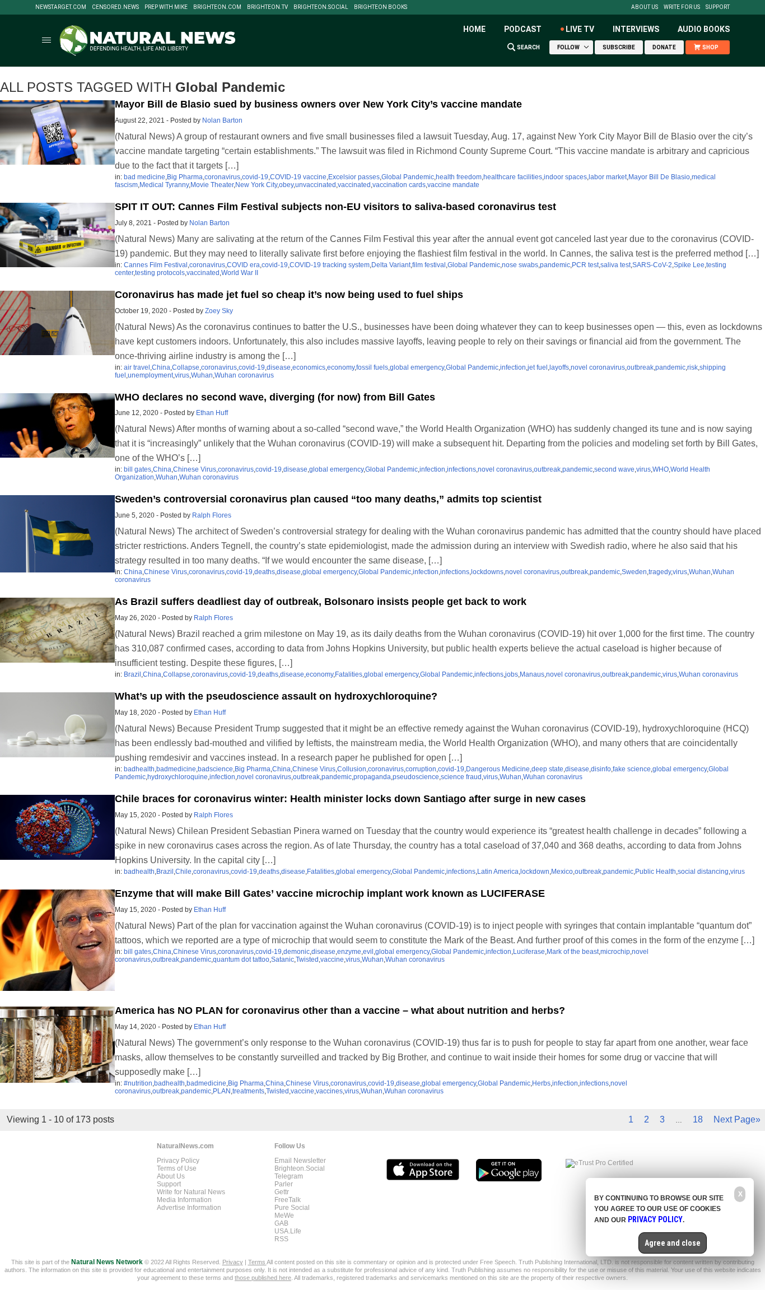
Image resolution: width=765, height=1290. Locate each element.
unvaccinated (315, 185)
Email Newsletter (300, 1161)
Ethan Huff (212, 413)
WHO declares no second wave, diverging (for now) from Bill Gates (275, 397)
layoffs (559, 367)
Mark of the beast (573, 952)
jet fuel (538, 367)
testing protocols (160, 273)
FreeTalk (287, 1200)
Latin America (498, 871)
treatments (248, 1091)
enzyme (349, 952)
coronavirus (222, 177)
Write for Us (682, 7)
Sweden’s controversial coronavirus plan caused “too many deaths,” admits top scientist (328, 499)
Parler (283, 1184)
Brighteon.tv (267, 7)
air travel (137, 367)
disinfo (601, 769)
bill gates (137, 469)
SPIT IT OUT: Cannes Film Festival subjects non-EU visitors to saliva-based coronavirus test (335, 206)
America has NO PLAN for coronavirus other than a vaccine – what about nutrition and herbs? (340, 1010)
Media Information (184, 1200)
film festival (429, 265)
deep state (547, 769)
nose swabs (520, 265)
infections (461, 469)
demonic (296, 952)
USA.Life (287, 1231)
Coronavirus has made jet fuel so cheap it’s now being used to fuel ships (289, 294)
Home (474, 29)
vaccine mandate (453, 185)
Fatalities (348, 674)
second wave (614, 469)
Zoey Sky (219, 311)
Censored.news (115, 7)
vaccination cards (399, 185)
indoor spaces (565, 177)
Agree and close (673, 1242)
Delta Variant (391, 265)
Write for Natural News (191, 1192)
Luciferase (529, 952)
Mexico (562, 871)
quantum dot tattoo (241, 959)
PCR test (585, 265)
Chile (183, 871)
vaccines (329, 1091)
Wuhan (202, 375)
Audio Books (704, 29)
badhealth (139, 769)
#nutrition (138, 1083)
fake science (632, 769)
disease (279, 367)
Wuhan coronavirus (244, 375)
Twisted (307, 959)
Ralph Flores (211, 515)
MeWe (284, 1215)
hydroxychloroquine (177, 777)
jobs (511, 674)
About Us (644, 7)
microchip (615, 952)
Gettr (281, 1192)
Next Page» (737, 1119)
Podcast (523, 29)
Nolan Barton (222, 120)
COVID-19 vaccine (298, 177)
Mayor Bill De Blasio (659, 177)
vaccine (332, 959)
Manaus (532, 674)
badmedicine (176, 769)
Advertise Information (189, 1208)
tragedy (660, 572)
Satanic (282, 959)
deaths (264, 572)
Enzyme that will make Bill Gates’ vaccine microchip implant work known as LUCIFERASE (330, 893)
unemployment (150, 375)
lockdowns (487, 572)
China (161, 367)
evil (368, 952)
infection (513, 367)
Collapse (185, 367)
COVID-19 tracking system (330, 265)
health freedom (459, 177)
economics (308, 367)
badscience (215, 769)
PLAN (222, 1091)
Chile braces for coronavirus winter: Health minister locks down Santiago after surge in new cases (350, 798)
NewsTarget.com (60, 7)
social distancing (703, 871)
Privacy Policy (178, 1161)
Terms (257, 1262)
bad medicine (144, 177)
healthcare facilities (512, 177)
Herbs (541, 1083)
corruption (420, 769)
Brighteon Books (380, 7)
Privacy (232, 1262)
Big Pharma (185, 177)
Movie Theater (212, 185)
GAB (281, 1223)
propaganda (372, 777)
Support (718, 7)
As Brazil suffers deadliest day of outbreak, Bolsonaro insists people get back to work (320, 601)
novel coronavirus (598, 367)
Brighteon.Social (320, 7)
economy (340, 367)
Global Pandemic (407, 177)
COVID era (243, 265)
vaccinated (354, 185)
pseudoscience (416, 777)
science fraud (461, 777)
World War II (239, 273)
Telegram (288, 1176)
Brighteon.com (217, 7)
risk (692, 367)
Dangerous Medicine (498, 769)
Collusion (351, 769)
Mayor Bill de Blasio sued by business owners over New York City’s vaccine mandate (318, 104)
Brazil (132, 674)
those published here (263, 1277)
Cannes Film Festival (156, 265)
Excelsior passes (354, 177)
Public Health (655, 871)
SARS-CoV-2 (652, 265)
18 (698, 1119)
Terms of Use (177, 1168)
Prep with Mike (166, 7)
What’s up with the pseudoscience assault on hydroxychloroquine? (276, 696)
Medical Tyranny (164, 185)
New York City (256, 185)
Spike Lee (689, 265)
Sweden (634, 572)
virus (182, 375)
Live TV (580, 29)
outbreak (640, 367)
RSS (281, 1239)
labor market (608, 177)
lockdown (534, 871)
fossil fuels (372, 367)
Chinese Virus (194, 469)
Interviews (636, 29)
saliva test (615, 265)
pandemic (555, 265)
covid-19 (255, 177)
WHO (660, 469)
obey (286, 185)
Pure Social (292, 1208)
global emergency (417, 367)
